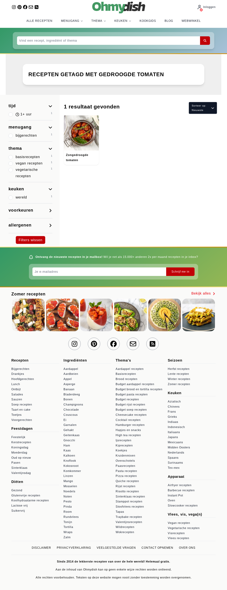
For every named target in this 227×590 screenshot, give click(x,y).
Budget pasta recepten (132, 394)
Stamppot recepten (129, 501)
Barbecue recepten (181, 490)
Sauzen (16, 399)
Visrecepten (176, 533)
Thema (96, 20)
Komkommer (72, 470)
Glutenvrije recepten (25, 495)
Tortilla (68, 527)
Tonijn (67, 522)
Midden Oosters (179, 447)
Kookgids (148, 20)
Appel (67, 379)
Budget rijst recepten (130, 404)
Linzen (68, 475)
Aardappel (70, 368)
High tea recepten (128, 435)
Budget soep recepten (131, 409)
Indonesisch (176, 427)
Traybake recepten (129, 516)
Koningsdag (19, 447)
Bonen (68, 399)
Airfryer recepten (180, 485)
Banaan (68, 389)
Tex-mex (174, 467)
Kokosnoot (71, 465)
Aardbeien (70, 373)
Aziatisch (174, 401)
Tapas (120, 511)
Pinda (67, 506)
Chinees (174, 406)
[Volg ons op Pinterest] (19, 7)
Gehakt (68, 430)
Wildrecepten (125, 527)
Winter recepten (179, 379)
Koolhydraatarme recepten (30, 500)
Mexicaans (175, 442)
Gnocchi (69, 440)
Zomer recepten (179, 384)
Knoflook (69, 460)
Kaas (67, 450)
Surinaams (175, 462)
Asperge (69, 384)
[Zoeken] (205, 40)
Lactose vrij (19, 505)
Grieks (172, 416)
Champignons (73, 404)
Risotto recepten (127, 491)
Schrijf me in (180, 271)
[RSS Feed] (36, 7)
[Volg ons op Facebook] (25, 7)
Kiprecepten (124, 445)
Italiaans (174, 432)
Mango (68, 481)
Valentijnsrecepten (129, 522)
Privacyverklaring (74, 547)
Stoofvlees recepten (130, 506)
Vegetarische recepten (184, 528)
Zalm (67, 537)
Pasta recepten (126, 470)
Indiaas (173, 421)
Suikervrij (18, 510)
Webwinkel (191, 20)
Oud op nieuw (21, 457)
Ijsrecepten (123, 440)
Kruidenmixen (125, 455)
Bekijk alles (201, 293)
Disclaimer (41, 547)
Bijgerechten (20, 368)
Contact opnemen (157, 547)
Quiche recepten (127, 481)
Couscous (70, 414)
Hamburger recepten (130, 424)
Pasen (15, 462)
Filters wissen (30, 240)
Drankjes (17, 373)
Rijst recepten (125, 486)
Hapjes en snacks (128, 430)
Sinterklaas (19, 467)
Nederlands (176, 452)
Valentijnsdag (21, 472)
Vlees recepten (178, 538)
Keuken (121, 20)
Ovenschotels (125, 460)
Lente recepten (178, 373)
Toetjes (16, 414)
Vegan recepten (179, 522)
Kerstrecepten (21, 442)
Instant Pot (175, 495)
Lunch (15, 384)
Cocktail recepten (128, 419)
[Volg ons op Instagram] (13, 7)
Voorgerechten (21, 419)
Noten (67, 496)
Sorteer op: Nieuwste (199, 107)
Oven (171, 500)
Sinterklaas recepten (130, 496)
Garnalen (70, 424)
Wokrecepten (125, 532)
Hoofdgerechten (22, 379)
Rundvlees (71, 516)
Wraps (68, 532)
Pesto (67, 501)
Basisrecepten (126, 373)
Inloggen (209, 7)
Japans (173, 437)
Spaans (173, 457)
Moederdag (19, 452)
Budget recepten (127, 399)
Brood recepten (126, 379)
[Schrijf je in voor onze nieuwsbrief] (30, 7)
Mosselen (70, 486)
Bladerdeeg (71, 394)
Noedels (69, 491)
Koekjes (121, 450)
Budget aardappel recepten (135, 384)
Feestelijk (18, 437)
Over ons (187, 547)
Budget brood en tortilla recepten (139, 389)
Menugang (70, 20)
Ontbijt (16, 389)
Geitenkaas (71, 435)
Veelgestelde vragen (116, 547)
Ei (65, 419)
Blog (169, 20)
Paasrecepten (125, 465)
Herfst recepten (179, 368)
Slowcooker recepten (183, 505)
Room (67, 511)
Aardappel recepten (130, 368)
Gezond (16, 490)
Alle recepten (39, 20)
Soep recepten (21, 404)
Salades (17, 394)
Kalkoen (69, 455)
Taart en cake (21, 409)
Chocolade (71, 409)
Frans (172, 411)
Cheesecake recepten (131, 414)
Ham (66, 445)
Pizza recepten (126, 475)
